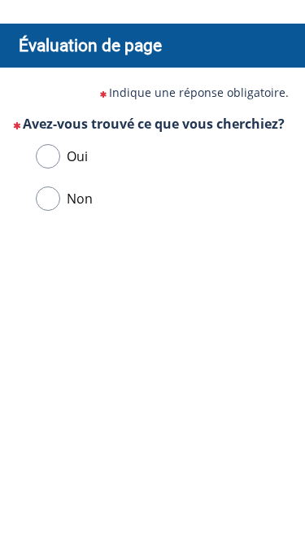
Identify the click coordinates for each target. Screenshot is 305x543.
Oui (77, 156)
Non (80, 199)
